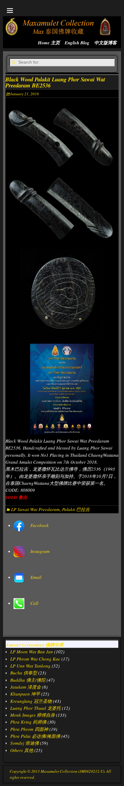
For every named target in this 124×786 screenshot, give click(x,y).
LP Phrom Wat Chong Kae (35, 659)
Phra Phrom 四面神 (29, 729)
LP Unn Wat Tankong (30, 666)
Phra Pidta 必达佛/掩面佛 (35, 736)
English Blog (77, 42)
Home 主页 (49, 42)
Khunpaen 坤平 (25, 694)
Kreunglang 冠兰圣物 (31, 701)
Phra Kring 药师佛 (28, 722)
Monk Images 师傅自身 (32, 715)
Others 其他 (21, 750)
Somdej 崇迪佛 (24, 743)
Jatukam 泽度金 (25, 687)
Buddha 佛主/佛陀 (27, 680)
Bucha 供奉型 (23, 673)
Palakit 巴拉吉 (76, 509)
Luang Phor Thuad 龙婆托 (35, 708)
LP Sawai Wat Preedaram (35, 509)
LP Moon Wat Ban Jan (31, 652)
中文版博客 (105, 42)
